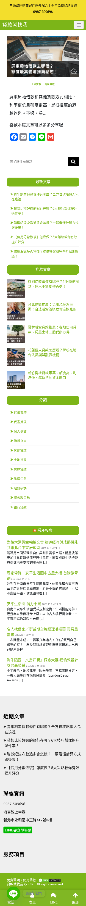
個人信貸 (20, 431)
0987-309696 (43, 12)
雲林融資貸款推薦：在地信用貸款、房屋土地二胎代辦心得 (52, 329)
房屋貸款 (50, 84)
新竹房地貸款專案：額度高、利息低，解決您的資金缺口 (52, 375)
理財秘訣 (20, 488)
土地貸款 (36, 84)
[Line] (13, 893)
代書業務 (20, 412)
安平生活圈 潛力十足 (24, 604)
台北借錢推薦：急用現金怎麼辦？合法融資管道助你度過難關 (52, 306)
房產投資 (45, 530)
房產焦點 (20, 479)
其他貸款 (20, 450)
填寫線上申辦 (14, 812)
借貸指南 (20, 441)
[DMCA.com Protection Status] (49, 880)
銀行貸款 (20, 507)
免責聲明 (13, 880)
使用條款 (29, 880)
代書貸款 (20, 422)
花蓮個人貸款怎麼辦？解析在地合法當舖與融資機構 (52, 352)
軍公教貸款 (22, 497)
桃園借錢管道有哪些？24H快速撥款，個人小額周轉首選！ (53, 284)
